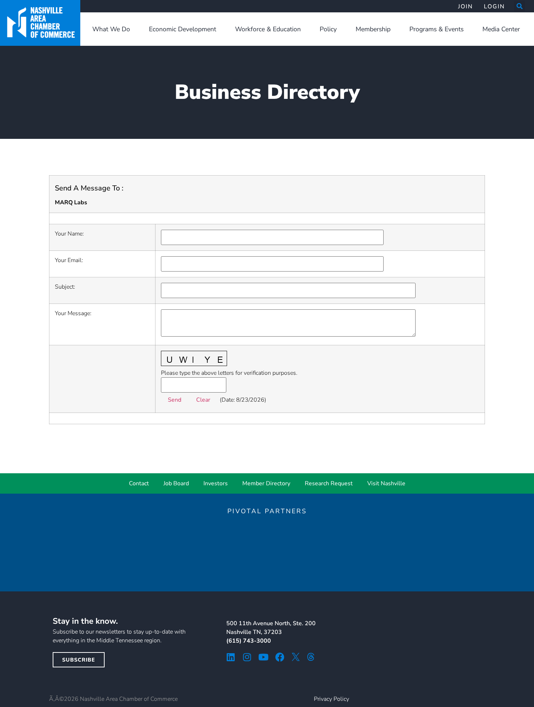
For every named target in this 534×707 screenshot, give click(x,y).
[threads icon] (311, 657)
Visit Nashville (386, 483)
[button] (519, 6)
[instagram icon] (247, 657)
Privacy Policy (331, 699)
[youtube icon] (263, 657)
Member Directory (266, 483)
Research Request (329, 483)
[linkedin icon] (230, 657)
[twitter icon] (296, 657)
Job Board (176, 483)
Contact (139, 483)
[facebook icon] (279, 657)
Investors (215, 483)
